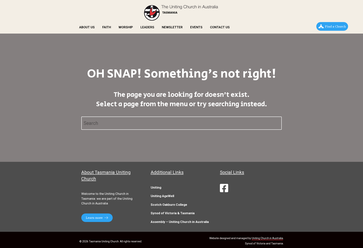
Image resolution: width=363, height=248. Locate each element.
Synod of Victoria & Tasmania (173, 213)
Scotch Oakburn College (169, 205)
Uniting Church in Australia (267, 238)
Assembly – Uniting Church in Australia (180, 222)
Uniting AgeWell (162, 196)
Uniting (156, 187)
